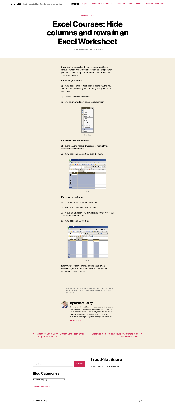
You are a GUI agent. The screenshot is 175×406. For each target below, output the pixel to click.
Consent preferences (42, 387)
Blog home (86, 3)
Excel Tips (99, 288)
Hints (105, 290)
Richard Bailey (83, 50)
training (69, 293)
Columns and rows (72, 288)
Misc (130, 3)
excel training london (73, 290)
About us (139, 3)
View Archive (75, 320)
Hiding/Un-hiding (97, 290)
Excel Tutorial (86, 290)
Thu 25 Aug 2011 (98, 50)
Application (120, 3)
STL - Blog (16, 4)
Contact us (149, 3)
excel (81, 288)
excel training (108, 288)
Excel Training (87, 16)
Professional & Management (102, 3)
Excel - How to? (89, 288)
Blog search (159, 3)
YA (73, 293)
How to (110, 290)
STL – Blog (43, 401)
